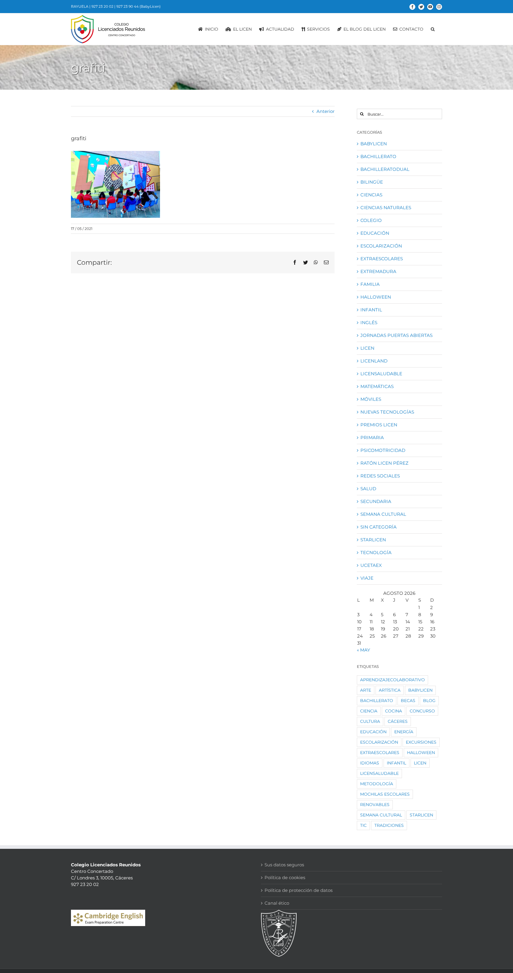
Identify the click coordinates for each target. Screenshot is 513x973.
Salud (368, 488)
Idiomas (369, 763)
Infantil (371, 310)
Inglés (368, 322)
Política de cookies (285, 877)
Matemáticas (377, 386)
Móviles (370, 399)
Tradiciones (389, 825)
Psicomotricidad (382, 450)
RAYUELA (79, 6)
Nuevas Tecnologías (387, 412)
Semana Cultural (383, 514)
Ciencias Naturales (385, 207)
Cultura (370, 721)
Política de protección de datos (298, 890)
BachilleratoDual (384, 169)
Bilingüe (371, 182)
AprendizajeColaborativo (392, 679)
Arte (365, 690)
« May (363, 650)
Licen (367, 348)
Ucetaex (371, 565)
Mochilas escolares (385, 794)
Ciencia (368, 711)
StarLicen (373, 540)
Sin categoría (378, 527)
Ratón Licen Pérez (384, 463)
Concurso (422, 711)
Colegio (371, 220)
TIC (363, 825)
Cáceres (398, 721)
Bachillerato (378, 156)
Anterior (325, 111)
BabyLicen (373, 143)
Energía (403, 731)
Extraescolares (381, 258)
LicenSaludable (381, 373)
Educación (374, 233)
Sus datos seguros (284, 865)
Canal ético (277, 903)
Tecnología (376, 552)
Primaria (372, 437)
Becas (408, 700)
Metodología (376, 783)
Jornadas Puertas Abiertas (396, 335)
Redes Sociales (380, 476)
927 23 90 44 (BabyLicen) (138, 6)
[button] (433, 29)
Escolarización (381, 246)
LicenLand (373, 361)
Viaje (366, 578)
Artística (389, 690)
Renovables (375, 804)
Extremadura (378, 271)
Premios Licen (378, 425)
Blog (429, 700)
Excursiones (421, 742)
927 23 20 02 (102, 6)
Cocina (393, 711)
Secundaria (375, 501)
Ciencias (371, 195)
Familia (370, 284)
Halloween (375, 297)
